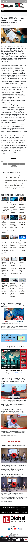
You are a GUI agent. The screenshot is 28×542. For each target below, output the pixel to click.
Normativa (11, 163)
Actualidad (14, 166)
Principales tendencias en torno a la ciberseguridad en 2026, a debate (12, 475)
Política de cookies (7, 509)
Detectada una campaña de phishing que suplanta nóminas (22, 224)
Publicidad (24, 512)
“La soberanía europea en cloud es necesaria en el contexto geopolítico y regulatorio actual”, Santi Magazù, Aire (13, 411)
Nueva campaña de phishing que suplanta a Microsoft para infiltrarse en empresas (13, 207)
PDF (16, 373)
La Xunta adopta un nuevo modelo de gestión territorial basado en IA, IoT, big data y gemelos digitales (4, 269)
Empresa (5, 163)
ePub (20, 373)
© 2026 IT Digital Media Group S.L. (10, 507)
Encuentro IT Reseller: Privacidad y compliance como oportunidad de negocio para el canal (14, 304)
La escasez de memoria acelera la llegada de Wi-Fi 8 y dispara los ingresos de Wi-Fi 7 (14, 226)
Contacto (16, 512)
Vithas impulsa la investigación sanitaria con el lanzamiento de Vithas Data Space (5, 207)
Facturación (22, 163)
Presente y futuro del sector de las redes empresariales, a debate (13, 446)
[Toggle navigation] (3, 11)
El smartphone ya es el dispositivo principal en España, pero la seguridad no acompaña (22, 288)
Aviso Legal (23, 507)
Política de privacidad (6, 512)
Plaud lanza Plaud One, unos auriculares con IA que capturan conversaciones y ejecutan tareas (5, 247)
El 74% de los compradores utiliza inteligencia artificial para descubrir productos (22, 207)
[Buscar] (3, 1)
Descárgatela (22, 7)
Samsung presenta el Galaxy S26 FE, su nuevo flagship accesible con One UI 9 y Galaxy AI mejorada (13, 290)
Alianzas (16, 163)
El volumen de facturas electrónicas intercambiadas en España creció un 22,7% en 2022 (16, 180)
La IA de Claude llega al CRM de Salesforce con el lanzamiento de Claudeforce (22, 245)
